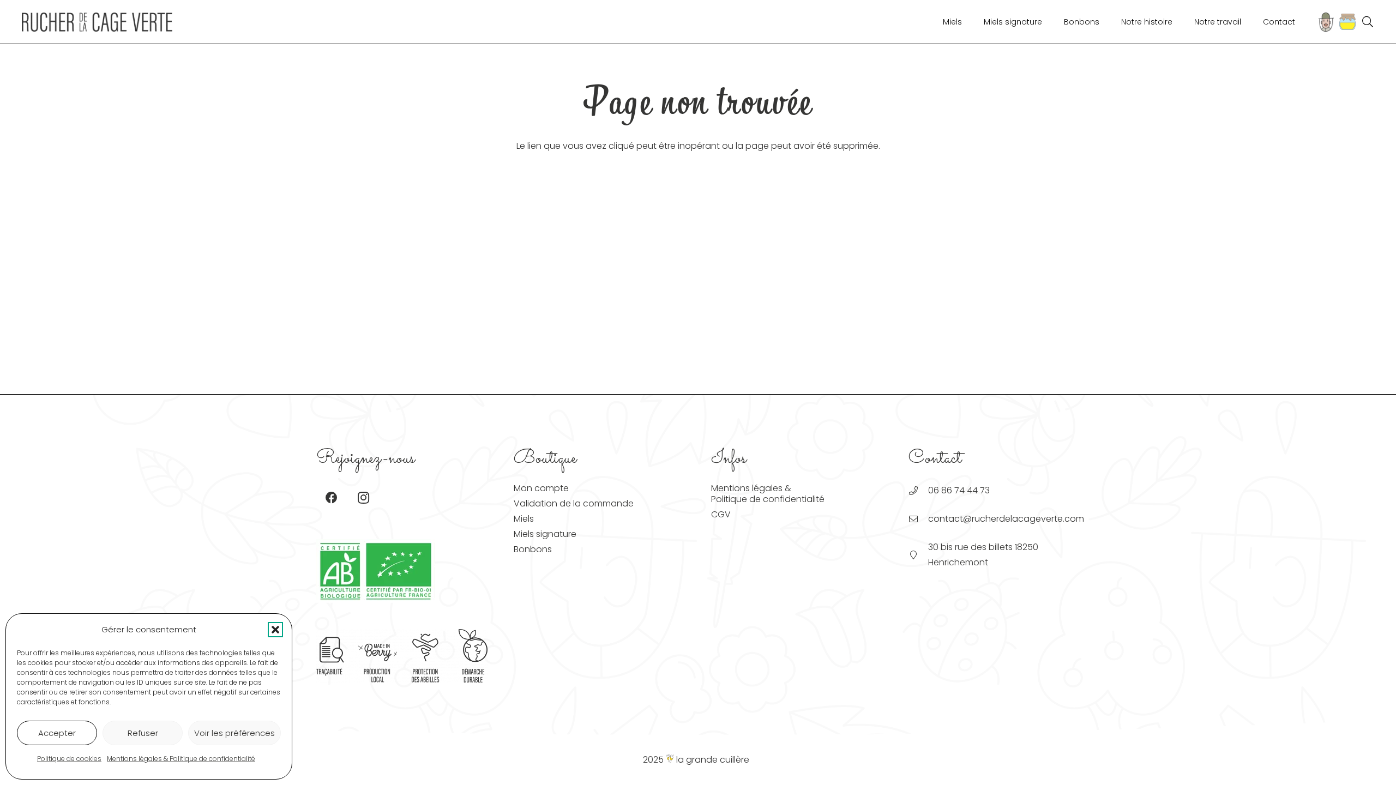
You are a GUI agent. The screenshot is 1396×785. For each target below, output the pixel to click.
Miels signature (545, 534)
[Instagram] (363, 498)
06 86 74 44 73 (959, 490)
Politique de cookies (69, 758)
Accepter (57, 733)
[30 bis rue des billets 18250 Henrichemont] (918, 555)
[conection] (1326, 22)
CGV (721, 514)
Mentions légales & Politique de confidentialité (181, 758)
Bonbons (533, 549)
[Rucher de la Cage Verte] (97, 22)
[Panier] (1345, 22)
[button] (275, 629)
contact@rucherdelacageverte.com (1006, 518)
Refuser (143, 733)
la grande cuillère (711, 759)
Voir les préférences (234, 733)
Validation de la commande (574, 503)
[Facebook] (331, 498)
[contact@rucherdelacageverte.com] (918, 519)
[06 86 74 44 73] (918, 490)
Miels (524, 518)
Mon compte (541, 488)
